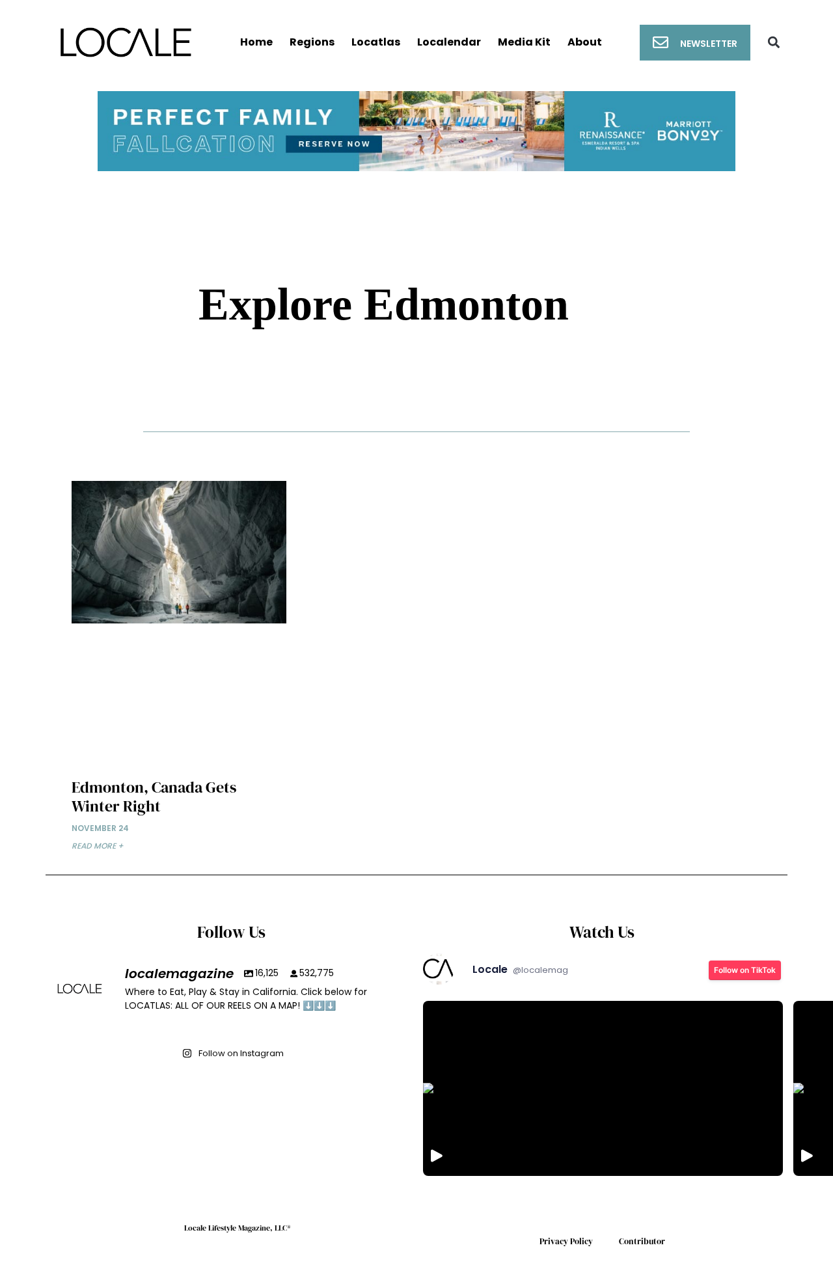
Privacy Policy (566, 1241)
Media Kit (524, 41)
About (584, 41)
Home (256, 41)
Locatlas (375, 41)
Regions (312, 41)
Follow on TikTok (745, 970)
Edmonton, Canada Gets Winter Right (154, 796)
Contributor (642, 1241)
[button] (774, 42)
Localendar (449, 41)
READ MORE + (98, 845)
